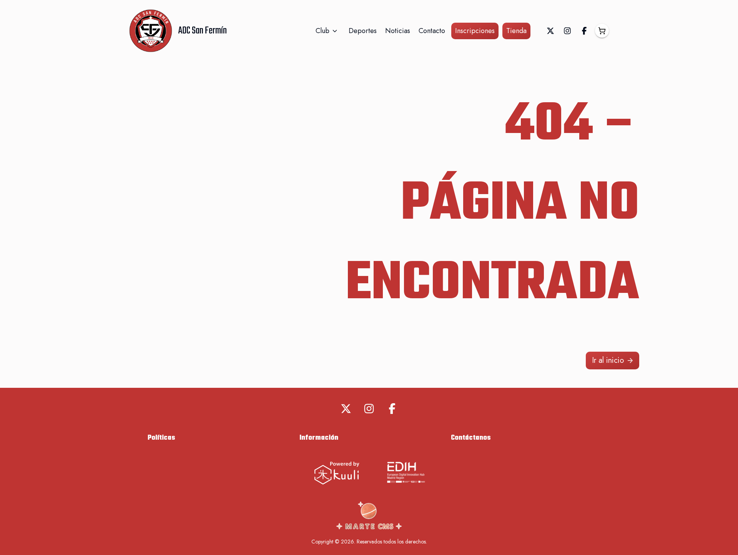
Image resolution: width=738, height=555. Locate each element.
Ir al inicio (608, 360)
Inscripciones (475, 31)
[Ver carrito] (602, 31)
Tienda (516, 31)
